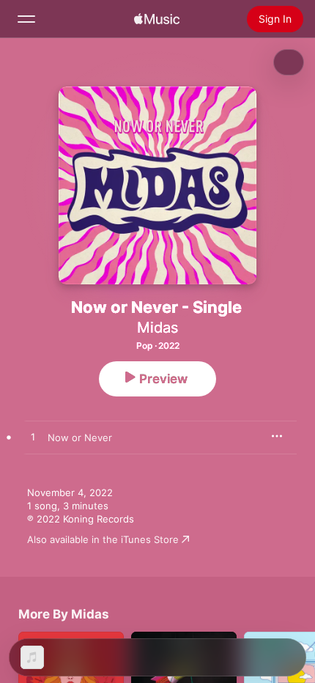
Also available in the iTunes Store (103, 539)
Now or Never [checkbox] (80, 437)
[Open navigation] (26, 19)
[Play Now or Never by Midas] (33, 437)
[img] (156, 19)
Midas (157, 327)
